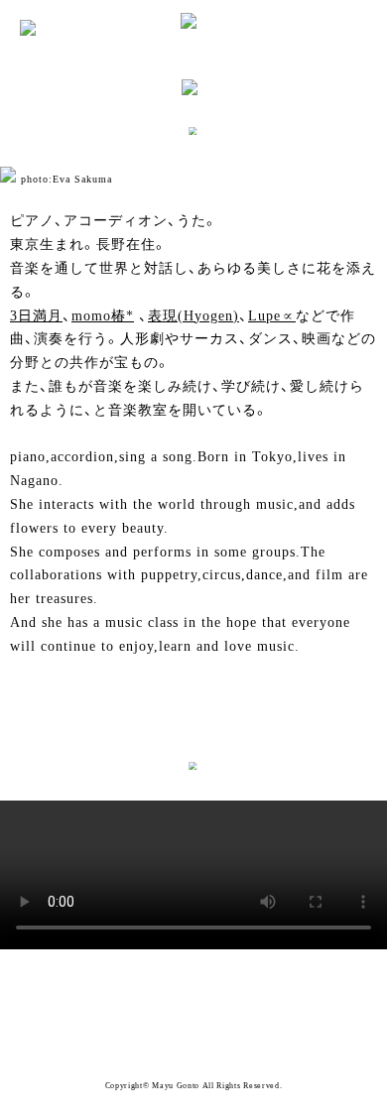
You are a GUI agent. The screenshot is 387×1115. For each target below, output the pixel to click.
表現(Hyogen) (193, 316)
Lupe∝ (272, 316)
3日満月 (36, 316)
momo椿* (102, 316)
